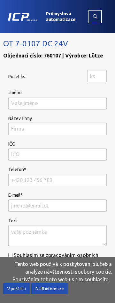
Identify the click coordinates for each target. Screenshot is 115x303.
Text (12, 220)
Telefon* (17, 169)
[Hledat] (95, 16)
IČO (12, 144)
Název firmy (20, 118)
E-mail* (15, 195)
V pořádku (16, 289)
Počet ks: (17, 76)
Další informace (49, 289)
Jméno (15, 92)
